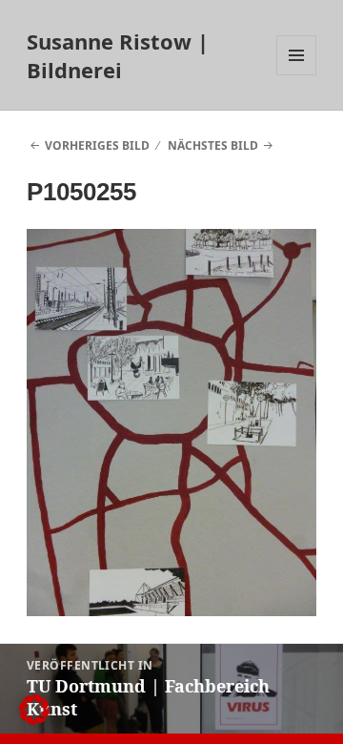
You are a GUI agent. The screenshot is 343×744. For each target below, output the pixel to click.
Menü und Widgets (296, 74)
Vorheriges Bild (97, 145)
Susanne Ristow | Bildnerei (118, 55)
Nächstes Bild (213, 145)
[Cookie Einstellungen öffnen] (34, 720)
